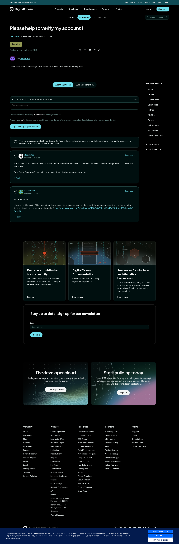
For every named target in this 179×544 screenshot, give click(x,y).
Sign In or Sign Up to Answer (25, 126)
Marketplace (83, 469)
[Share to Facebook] (85, 50)
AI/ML (150, 89)
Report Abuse (137, 439)
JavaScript (153, 105)
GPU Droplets (56, 435)
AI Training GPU (111, 432)
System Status (138, 443)
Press (25, 461)
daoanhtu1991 (29, 191)
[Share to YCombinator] (94, 50)
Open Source (83, 461)
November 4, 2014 (32, 158)
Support (135, 432)
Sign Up (30, 297)
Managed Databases (59, 476)
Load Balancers (57, 472)
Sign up (161, 9)
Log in (148, 9)
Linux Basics (153, 99)
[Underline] (18, 100)
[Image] (25, 100)
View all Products (57, 515)
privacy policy (66, 533)
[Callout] (46, 100)
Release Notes (84, 483)
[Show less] (134, 155)
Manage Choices (160, 540)
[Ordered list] (41, 100)
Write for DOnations (86, 443)
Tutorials (70, 17)
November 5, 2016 (32, 194)
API (52, 491)
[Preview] (134, 100)
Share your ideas (139, 446)
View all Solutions (112, 469)
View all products (56, 389)
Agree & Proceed (160, 531)
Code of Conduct (85, 487)
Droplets (54, 458)
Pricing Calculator (85, 476)
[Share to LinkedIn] (90, 50)
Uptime (53, 495)
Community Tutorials (86, 432)
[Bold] (13, 100)
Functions (54, 465)
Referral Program (30, 454)
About (25, 432)
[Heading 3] (36, 100)
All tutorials (153, 130)
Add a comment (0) (85, 85)
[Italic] (15, 100)
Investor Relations (30, 476)
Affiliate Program (29, 458)
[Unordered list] (38, 100)
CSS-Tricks (82, 439)
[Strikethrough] (20, 100)
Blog (126, 2)
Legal (25, 465)
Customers (27, 446)
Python (151, 110)
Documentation (84, 480)
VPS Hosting (110, 439)
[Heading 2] (33, 100)
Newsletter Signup (85, 465)
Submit (36, 335)
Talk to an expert (155, 135)
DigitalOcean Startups (86, 450)
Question (16, 44)
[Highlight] (28, 100)
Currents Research (85, 446)
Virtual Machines (111, 465)
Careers (140, 2)
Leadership (27, 435)
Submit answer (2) (63, 85)
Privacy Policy (29, 469)
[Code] (51, 100)
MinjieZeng (25, 58)
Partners (26, 450)
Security (26, 472)
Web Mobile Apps (112, 458)
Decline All (160, 536)
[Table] (48, 100)
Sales (134, 435)
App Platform (56, 469)
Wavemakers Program (87, 454)
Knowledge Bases (58, 432)
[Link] (23, 100)
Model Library (56, 454)
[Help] (136, 100)
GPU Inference (111, 435)
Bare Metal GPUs (57, 439)
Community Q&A (84, 435)
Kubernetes (153, 125)
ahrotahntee (29, 155)
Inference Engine (57, 443)
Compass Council (85, 458)
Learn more (77, 297)
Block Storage (56, 483)
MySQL (151, 115)
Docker (151, 120)
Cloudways (55, 511)
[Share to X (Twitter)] (80, 50)
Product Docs (100, 17)
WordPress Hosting (113, 461)
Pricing (80, 472)
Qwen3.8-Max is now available (23, 2)
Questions (84, 17)
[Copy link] (99, 50)
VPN (107, 446)
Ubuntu (151, 94)
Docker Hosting (111, 450)
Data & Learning (57, 446)
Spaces (54, 480)
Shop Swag (82, 491)
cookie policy (122, 536)
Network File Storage (59, 487)
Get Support (150, 2)
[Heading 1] (31, 100)
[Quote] (43, 100)
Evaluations (55, 450)
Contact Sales (163, 2)
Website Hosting (111, 443)
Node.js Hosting (111, 454)
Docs (132, 2)
